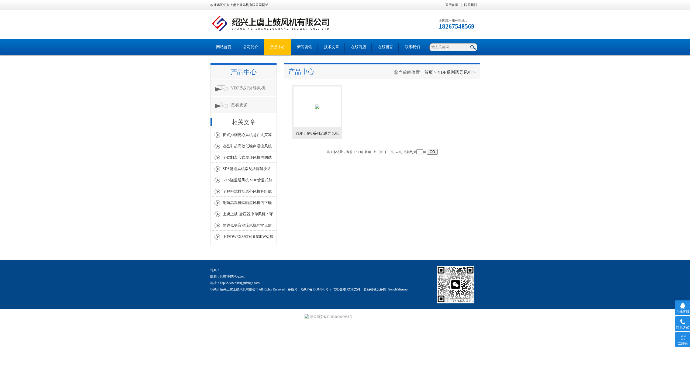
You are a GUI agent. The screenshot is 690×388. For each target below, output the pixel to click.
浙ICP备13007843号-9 (316, 289)
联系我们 (470, 5)
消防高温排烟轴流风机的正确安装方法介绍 (247, 204)
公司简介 (250, 47)
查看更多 (239, 104)
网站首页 (223, 47)
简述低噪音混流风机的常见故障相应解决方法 (247, 226)
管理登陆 (339, 289)
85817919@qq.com (232, 276)
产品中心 (277, 47)
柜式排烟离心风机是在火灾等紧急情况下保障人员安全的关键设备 (247, 136)
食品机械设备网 (375, 289)
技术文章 (331, 47)
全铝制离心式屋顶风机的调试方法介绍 (247, 158)
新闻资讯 (304, 47)
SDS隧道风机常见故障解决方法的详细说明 (247, 170)
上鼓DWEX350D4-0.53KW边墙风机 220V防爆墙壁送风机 (248, 238)
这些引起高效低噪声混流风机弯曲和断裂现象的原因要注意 (247, 147)
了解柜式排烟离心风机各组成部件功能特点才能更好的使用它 (247, 192)
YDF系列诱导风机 (248, 88)
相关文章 (244, 122)
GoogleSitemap (398, 289)
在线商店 (358, 47)
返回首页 (451, 5)
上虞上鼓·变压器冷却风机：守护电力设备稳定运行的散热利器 (248, 215)
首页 (428, 72)
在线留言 (385, 47)
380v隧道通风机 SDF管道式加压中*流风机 (247, 181)
